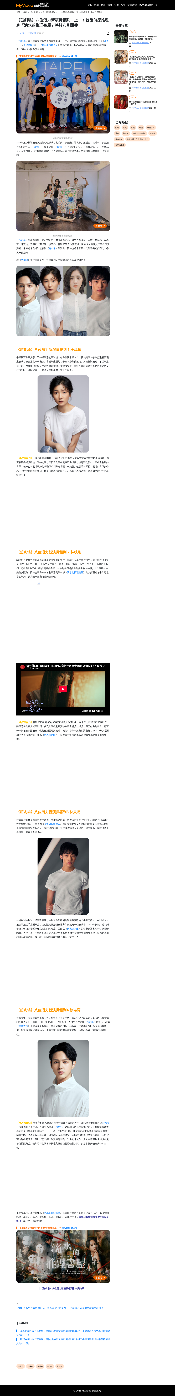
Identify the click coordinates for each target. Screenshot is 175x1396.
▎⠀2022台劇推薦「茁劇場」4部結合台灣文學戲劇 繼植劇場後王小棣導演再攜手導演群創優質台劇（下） (63, 1341)
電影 (90, 4)
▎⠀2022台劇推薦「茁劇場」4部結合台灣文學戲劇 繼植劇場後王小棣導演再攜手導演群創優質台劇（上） (63, 1332)
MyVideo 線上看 (69, 56)
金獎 (116, 4)
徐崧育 (20, 1366)
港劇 (117, 133)
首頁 (18, 12)
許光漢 (105, 1122)
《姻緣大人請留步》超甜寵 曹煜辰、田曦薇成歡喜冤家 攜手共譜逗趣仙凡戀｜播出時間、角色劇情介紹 (143, 80)
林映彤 (30, 1366)
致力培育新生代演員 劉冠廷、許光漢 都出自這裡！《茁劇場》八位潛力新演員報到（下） (62, 1307)
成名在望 (118, 139)
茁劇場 (36, 146)
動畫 (103, 4)
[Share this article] (108, 33)
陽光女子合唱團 (139, 133)
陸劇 (117, 127)
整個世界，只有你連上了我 (137, 139)
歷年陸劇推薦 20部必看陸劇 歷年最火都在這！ (143, 103)
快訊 (123, 4)
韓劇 (133, 127)
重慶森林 (23, 1026)
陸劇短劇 (150, 127)
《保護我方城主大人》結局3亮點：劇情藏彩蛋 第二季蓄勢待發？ (143, 57)
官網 (151, 4)
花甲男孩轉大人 (50, 45)
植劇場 (22, 41)
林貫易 (40, 1366)
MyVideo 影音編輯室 (28, 33)
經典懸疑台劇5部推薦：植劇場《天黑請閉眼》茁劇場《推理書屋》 (143, 37)
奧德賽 (152, 133)
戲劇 (96, 4)
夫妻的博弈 (119, 145)
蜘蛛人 (126, 133)
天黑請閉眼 (29, 45)
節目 (109, 4)
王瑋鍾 (50, 1366)
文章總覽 (132, 4)
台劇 (125, 127)
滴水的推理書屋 (75, 572)
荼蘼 (106, 41)
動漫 (141, 127)
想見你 (59, 1126)
